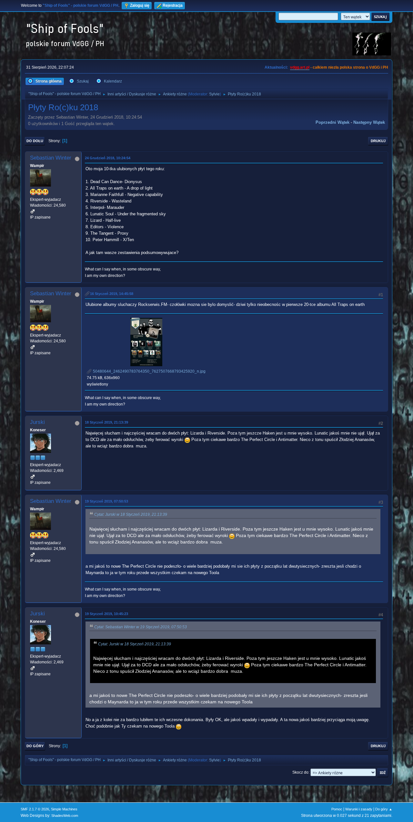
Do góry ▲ (383, 809)
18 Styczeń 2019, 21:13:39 (106, 422)
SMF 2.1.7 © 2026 (35, 809)
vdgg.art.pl (299, 67)
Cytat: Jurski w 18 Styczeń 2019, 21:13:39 (130, 514)
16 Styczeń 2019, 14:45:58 (111, 294)
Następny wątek (369, 122)
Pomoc (336, 809)
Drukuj (378, 141)
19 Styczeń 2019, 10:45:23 (106, 614)
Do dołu (34, 141)
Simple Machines (64, 809)
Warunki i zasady (358, 809)
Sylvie (214, 94)
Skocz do (300, 772)
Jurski (37, 422)
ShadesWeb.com (64, 815)
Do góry (35, 746)
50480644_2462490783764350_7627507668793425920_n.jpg (149, 371)
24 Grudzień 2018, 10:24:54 (107, 158)
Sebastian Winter (50, 158)
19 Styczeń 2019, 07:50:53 (106, 501)
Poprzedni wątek (332, 122)
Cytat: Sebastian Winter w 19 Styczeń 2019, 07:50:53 (140, 627)
